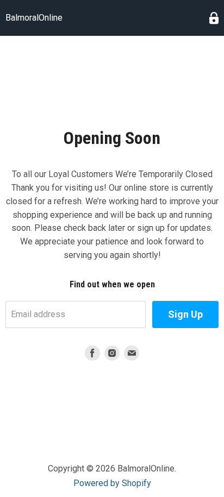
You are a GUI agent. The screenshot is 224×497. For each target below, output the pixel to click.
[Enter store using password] (214, 18)
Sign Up (185, 314)
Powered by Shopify (112, 483)
